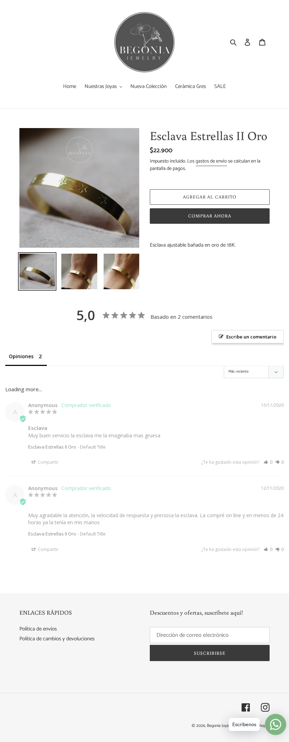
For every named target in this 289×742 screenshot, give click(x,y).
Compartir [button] (48, 462)
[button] (268, 462)
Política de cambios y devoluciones (56, 638)
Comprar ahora (210, 216)
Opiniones (21, 356)
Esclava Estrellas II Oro (52, 447)
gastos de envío (211, 161)
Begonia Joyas (218, 725)
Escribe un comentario (251, 337)
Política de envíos (38, 628)
